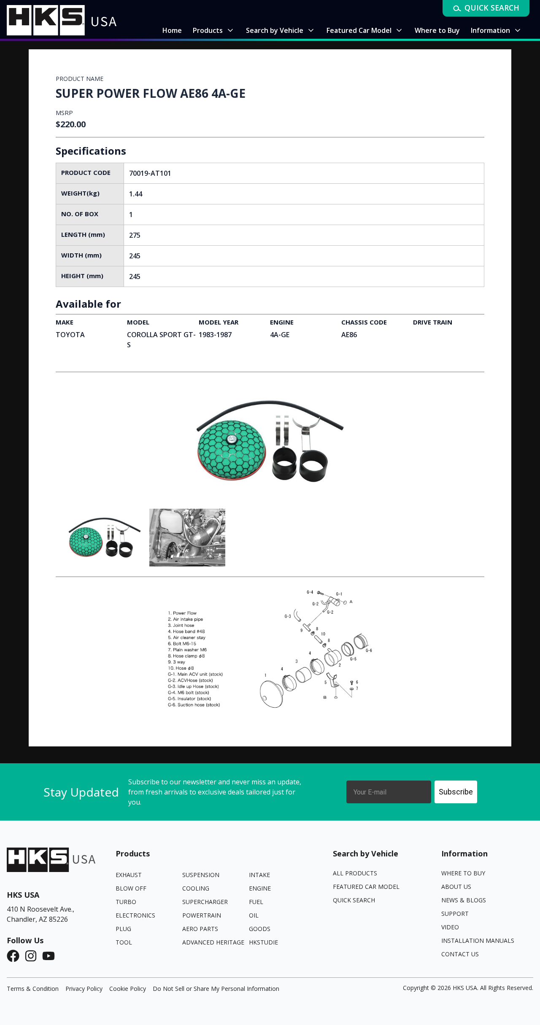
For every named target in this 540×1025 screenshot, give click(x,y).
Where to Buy (463, 873)
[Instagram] (33, 956)
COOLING (195, 888)
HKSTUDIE (263, 942)
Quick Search (354, 900)
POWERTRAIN (201, 915)
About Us (456, 887)
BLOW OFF (131, 888)
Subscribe (456, 791)
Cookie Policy (127, 989)
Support (455, 914)
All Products (355, 873)
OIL (254, 915)
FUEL (256, 902)
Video (450, 927)
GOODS (259, 929)
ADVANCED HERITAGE (213, 942)
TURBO (126, 902)
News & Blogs (463, 900)
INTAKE (259, 875)
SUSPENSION (200, 875)
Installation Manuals (477, 940)
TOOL (124, 942)
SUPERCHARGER (205, 902)
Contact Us (460, 954)
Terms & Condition (33, 989)
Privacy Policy (84, 989)
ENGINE (260, 888)
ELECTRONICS (135, 915)
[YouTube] (51, 956)
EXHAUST (129, 875)
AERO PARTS (200, 929)
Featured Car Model (366, 887)
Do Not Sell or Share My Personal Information (216, 989)
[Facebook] (15, 956)
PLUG (123, 929)
